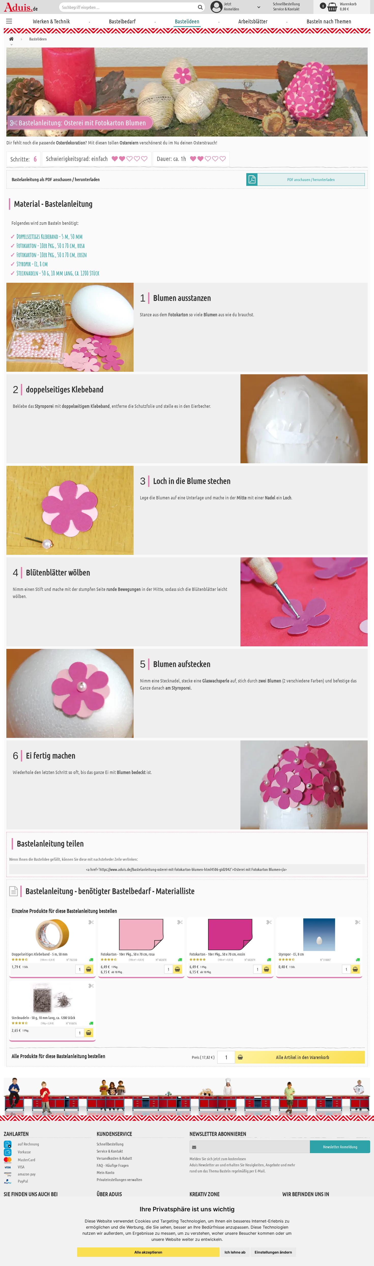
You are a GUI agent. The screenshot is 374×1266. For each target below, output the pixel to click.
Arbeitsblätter (252, 21)
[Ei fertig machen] (304, 784)
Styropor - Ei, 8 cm (32, 264)
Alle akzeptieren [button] (148, 1252)
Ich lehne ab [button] (235, 1252)
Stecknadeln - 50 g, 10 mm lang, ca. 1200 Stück (58, 273)
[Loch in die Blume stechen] (70, 509)
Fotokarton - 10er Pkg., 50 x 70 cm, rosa (51, 245)
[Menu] (9, 20)
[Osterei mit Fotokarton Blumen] (187, 92)
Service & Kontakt (286, 8)
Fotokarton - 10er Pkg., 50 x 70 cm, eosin (52, 255)
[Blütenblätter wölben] (304, 601)
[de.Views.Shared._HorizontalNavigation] (11, 39)
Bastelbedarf (122, 21)
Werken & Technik (51, 21)
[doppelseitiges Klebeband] (304, 418)
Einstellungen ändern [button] (273, 1252)
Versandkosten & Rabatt (114, 1158)
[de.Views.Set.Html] (91, 922)
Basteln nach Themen (329, 21)
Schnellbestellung (286, 3)
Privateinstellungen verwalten (119, 1179)
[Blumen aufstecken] (70, 692)
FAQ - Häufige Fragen (113, 1165)
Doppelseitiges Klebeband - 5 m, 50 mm (50, 236)
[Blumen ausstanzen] (70, 326)
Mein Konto (105, 1172)
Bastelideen (187, 21)
